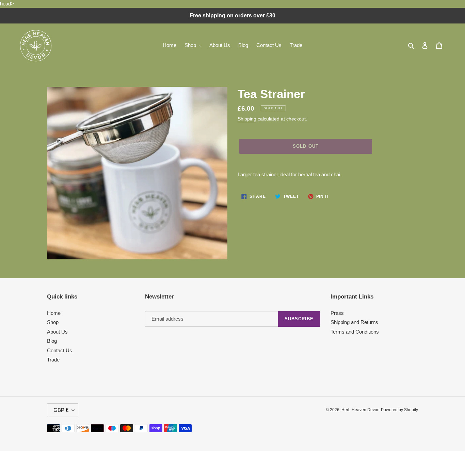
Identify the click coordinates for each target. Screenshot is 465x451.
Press (337, 313)
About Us (57, 332)
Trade (53, 360)
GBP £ (60, 410)
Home (54, 313)
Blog (52, 341)
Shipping (247, 119)
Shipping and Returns (354, 322)
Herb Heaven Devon (360, 409)
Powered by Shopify (399, 409)
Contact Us (59, 350)
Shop (53, 322)
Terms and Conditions (355, 332)
